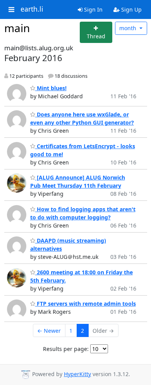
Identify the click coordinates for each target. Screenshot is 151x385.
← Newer (49, 330)
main (17, 28)
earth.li (32, 9)
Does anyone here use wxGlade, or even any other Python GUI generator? (82, 118)
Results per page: (66, 348)
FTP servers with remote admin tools (85, 303)
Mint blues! (51, 88)
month (128, 28)
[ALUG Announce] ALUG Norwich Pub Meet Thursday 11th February (77, 181)
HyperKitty (77, 374)
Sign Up (131, 9)
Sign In (92, 9)
